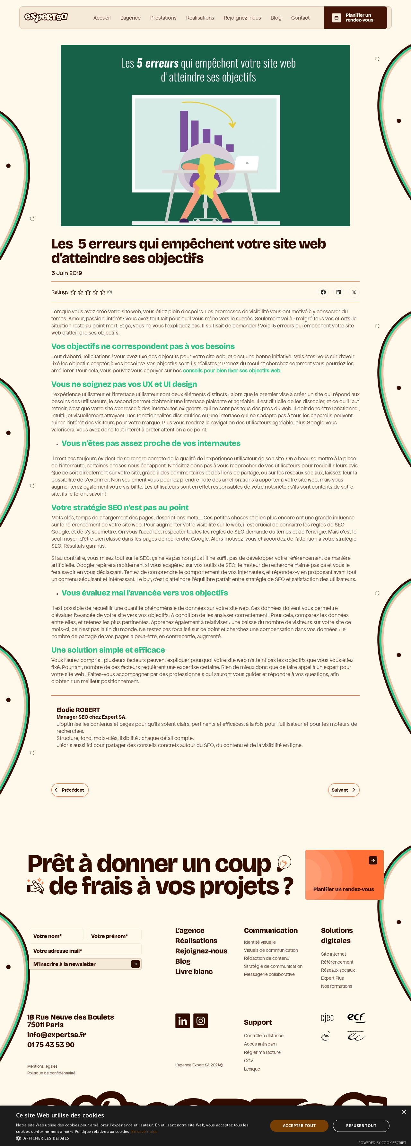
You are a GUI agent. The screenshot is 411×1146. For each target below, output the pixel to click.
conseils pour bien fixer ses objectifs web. (231, 370)
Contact (300, 18)
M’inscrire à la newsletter (64, 964)
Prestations (163, 18)
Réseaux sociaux (338, 970)
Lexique (252, 1069)
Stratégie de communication (273, 966)
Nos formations (336, 986)
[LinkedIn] (338, 292)
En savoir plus (144, 1131)
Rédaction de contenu (266, 958)
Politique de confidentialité (51, 1073)
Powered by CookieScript (382, 1142)
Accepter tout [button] (299, 1125)
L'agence (130, 18)
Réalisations (200, 18)
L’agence (190, 930)
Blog (276, 18)
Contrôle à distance (264, 1035)
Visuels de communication (271, 950)
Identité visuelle (260, 942)
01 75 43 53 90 (50, 1044)
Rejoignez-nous (242, 18)
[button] (138, 1138)
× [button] (403, 1112)
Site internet (333, 954)
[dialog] (205, 1126)
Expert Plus (332, 978)
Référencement (337, 962)
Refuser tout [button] (361, 1125)
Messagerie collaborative (269, 975)
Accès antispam (260, 1044)
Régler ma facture (262, 1052)
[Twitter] (354, 292)
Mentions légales (42, 1066)
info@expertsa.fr (56, 1034)
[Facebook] (323, 292)
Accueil (102, 18)
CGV (248, 1060)
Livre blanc (194, 971)
